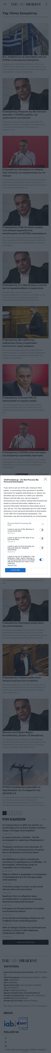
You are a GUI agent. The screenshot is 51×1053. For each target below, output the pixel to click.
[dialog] (25, 526)
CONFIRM (15, 570)
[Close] (46, 480)
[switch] (41, 530)
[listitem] (25, 524)
